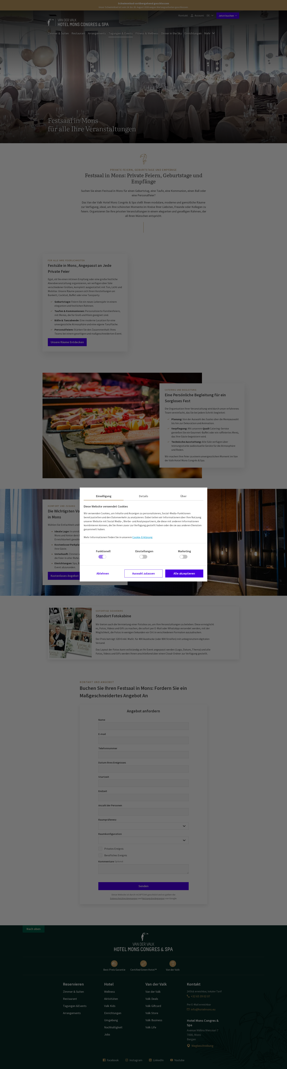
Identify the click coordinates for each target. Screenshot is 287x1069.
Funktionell (103, 551)
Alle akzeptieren (184, 573)
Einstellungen (144, 551)
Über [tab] (183, 496)
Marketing (184, 551)
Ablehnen (102, 573)
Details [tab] (143, 496)
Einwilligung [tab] (103, 496)
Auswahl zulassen (143, 573)
